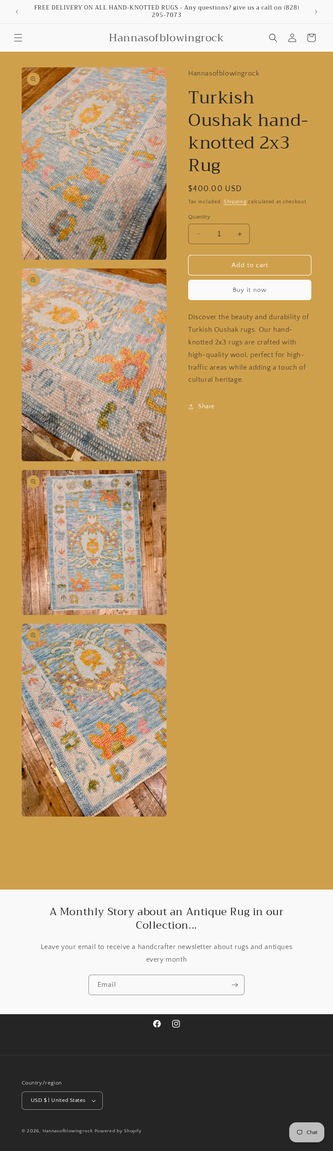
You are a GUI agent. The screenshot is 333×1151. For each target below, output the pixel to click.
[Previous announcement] (16, 11)
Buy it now (250, 290)
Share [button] (206, 406)
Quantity (199, 217)
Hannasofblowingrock (67, 1131)
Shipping (235, 202)
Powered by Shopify (118, 1131)
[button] (18, 37)
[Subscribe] (234, 985)
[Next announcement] (316, 11)
